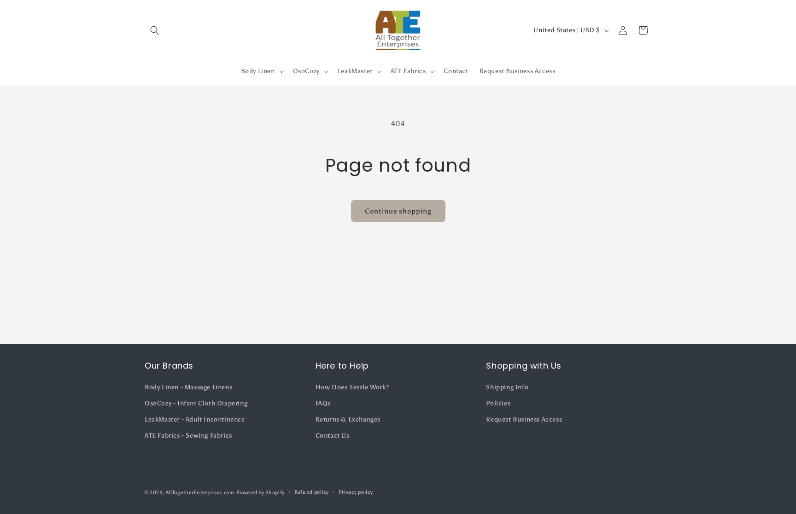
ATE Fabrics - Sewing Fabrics (188, 435)
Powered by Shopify (260, 493)
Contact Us (333, 435)
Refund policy (311, 492)
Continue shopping (398, 211)
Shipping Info (507, 387)
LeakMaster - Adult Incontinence (195, 419)
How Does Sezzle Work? (352, 387)
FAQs (323, 403)
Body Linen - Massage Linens (188, 387)
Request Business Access (524, 419)
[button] (155, 30)
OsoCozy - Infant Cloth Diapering (196, 403)
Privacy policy (356, 492)
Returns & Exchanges (348, 419)
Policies (498, 403)
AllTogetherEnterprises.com (200, 493)
